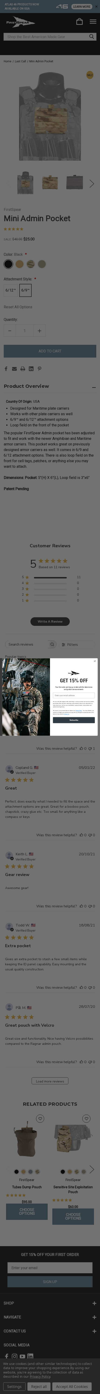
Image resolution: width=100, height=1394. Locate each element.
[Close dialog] (95, 661)
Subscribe (74, 720)
